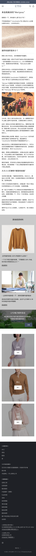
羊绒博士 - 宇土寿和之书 (9, 473)
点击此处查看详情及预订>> (10, 529)
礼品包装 (4, 495)
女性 (18, 352)
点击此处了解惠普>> (8, 537)
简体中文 (17, 548)
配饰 (3, 455)
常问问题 (4, 504)
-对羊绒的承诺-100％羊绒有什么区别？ (15, 256)
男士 (18, 387)
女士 (3, 449)
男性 (3, 452)
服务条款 (4, 513)
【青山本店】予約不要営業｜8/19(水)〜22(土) (18, 2)
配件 (18, 422)
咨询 (3, 498)
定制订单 (4, 482)
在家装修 (4, 485)
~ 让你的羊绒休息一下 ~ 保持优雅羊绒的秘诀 (16, 295)
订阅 (28, 325)
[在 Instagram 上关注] (2, 543)
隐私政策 (4, 510)
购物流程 (4, 507)
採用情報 (4, 501)
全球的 (4, 519)
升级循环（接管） (7, 492)
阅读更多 (4, 265)
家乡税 (4, 470)
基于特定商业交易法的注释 (10, 516)
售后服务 (4, 489)
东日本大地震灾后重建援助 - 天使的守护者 (15, 467)
